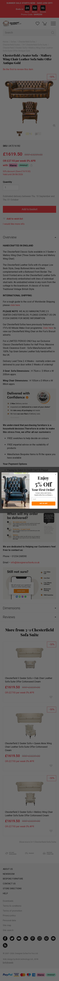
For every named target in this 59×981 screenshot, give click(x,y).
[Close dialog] (55, 474)
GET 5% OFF (44, 503)
